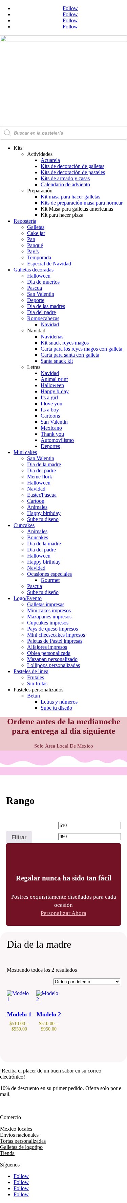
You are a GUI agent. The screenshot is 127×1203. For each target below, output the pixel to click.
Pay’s (33, 251)
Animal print (54, 379)
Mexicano (51, 428)
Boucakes (37, 537)
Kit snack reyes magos (65, 343)
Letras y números (59, 702)
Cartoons (50, 416)
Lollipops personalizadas (53, 665)
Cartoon (35, 501)
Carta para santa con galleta (70, 355)
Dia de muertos (43, 282)
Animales (37, 507)
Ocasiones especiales (49, 574)
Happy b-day (55, 391)
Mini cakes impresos (49, 610)
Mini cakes (25, 452)
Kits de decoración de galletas (72, 166)
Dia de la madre (44, 464)
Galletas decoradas (34, 270)
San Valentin (40, 294)
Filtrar (19, 837)
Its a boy (50, 409)
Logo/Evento (28, 598)
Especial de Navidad (49, 263)
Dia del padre (41, 312)
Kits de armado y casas (65, 178)
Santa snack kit (57, 361)
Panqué (35, 245)
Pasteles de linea (31, 671)
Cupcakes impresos (47, 623)
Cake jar (36, 233)
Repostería (25, 221)
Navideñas (52, 336)
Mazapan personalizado (52, 659)
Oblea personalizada (48, 653)
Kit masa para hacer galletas (70, 196)
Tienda (7, 1153)
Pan (31, 239)
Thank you (52, 434)
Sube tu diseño (43, 592)
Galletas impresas (45, 604)
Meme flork (39, 476)
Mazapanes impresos (49, 616)
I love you (51, 403)
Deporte (35, 300)
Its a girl (49, 397)
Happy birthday (44, 513)
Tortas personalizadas (23, 1141)
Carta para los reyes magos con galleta (81, 349)
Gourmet (50, 580)
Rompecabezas (43, 318)
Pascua (34, 288)
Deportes (50, 446)
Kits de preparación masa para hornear (82, 203)
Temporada (39, 257)
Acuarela (50, 160)
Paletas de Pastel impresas (54, 641)
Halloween (38, 276)
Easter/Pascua (42, 495)
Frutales (35, 677)
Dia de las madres (46, 306)
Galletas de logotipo (21, 1147)
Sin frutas (37, 683)
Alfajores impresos (47, 647)
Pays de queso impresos (52, 629)
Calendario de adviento (65, 184)
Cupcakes (24, 525)
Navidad (50, 324)
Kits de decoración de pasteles (73, 172)
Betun (33, 696)
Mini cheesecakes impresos (56, 635)
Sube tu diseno (43, 519)
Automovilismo (57, 440)
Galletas (35, 227)
